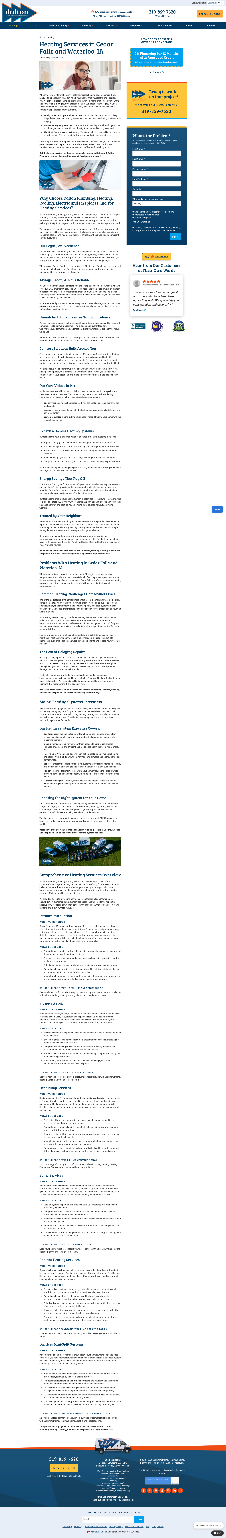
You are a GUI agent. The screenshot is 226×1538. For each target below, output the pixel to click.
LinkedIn (174, 1490)
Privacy (173, 1483)
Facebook (143, 1490)
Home (42, 37)
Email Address (139, 179)
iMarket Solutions (99, 1531)
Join (139, 1519)
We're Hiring (162, 15)
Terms (177, 1483)
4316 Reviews (161, 257)
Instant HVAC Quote (119, 16)
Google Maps (162, 1490)
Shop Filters (99, 16)
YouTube (156, 1490)
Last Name (138, 159)
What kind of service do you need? (148, 199)
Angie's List (180, 1490)
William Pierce (57, 57)
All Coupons (155, 72)
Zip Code (136, 189)
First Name (138, 149)
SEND (175, 236)
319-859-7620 (162, 11)
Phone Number (140, 169)
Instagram (168, 1490)
